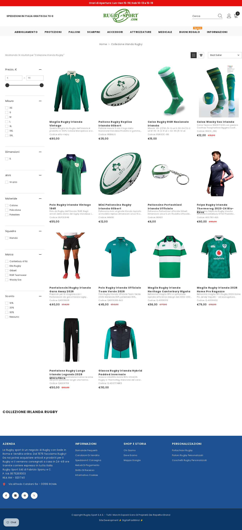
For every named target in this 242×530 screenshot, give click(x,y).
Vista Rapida (71, 114)
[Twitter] (34, 495)
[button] (194, 55)
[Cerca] (207, 16)
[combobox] (204, 16)
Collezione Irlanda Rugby (126, 44)
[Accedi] (229, 16)
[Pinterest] (24, 495)
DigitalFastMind (131, 520)
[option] (121, 3)
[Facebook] (6, 495)
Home (103, 44)
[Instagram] (15, 495)
